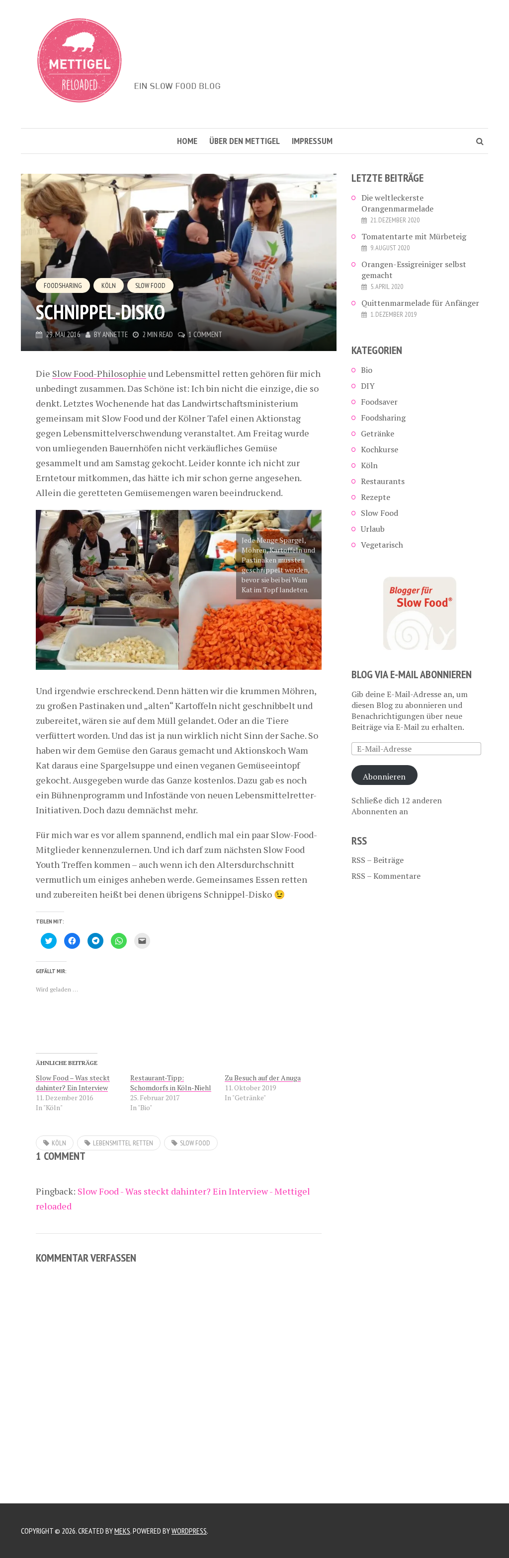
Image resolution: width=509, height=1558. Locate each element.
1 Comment (205, 334)
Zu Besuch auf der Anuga (263, 1077)
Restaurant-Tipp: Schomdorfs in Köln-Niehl (170, 1082)
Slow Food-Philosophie (99, 373)
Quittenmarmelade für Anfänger (420, 302)
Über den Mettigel (244, 140)
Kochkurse (379, 449)
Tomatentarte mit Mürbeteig (413, 236)
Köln (108, 285)
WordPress (189, 1531)
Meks (122, 1531)
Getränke (377, 433)
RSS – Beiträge (377, 859)
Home (187, 140)
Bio (366, 369)
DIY (368, 385)
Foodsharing (63, 285)
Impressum (312, 140)
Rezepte (375, 497)
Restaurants (383, 481)
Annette (115, 334)
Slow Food (150, 285)
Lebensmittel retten (123, 1142)
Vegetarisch (382, 544)
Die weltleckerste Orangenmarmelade (397, 203)
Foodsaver (379, 401)
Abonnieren (384, 776)
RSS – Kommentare (386, 875)
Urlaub (373, 528)
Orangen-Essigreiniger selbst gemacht (413, 270)
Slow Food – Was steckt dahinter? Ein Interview (73, 1082)
